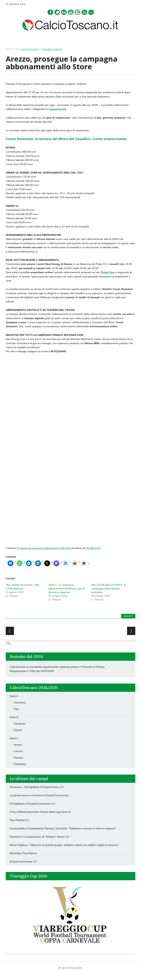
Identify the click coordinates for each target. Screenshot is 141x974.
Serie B (14, 717)
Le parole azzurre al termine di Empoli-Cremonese (39, 795)
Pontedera (20, 764)
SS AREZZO (93, 548)
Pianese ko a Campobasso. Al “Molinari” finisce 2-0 (39, 836)
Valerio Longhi (52, 49)
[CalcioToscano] (70, 29)
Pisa (16, 708)
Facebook (50, 12)
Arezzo (128, 616)
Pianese (18, 757)
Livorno (18, 751)
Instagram (77, 12)
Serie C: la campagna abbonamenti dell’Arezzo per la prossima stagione (66, 588)
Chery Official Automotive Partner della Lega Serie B (40, 811)
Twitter (57, 12)
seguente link (57, 109)
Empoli (18, 730)
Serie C (14, 738)
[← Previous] (10, 631)
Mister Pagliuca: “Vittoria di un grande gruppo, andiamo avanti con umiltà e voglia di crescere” (64, 844)
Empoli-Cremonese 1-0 (23, 861)
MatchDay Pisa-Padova (23, 853)
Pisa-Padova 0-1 (19, 820)
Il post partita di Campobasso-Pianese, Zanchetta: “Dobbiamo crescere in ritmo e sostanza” (63, 828)
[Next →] (131, 631)
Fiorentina (20, 702)
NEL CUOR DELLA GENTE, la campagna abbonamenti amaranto (108, 588)
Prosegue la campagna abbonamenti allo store (44, 548)
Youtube (70, 12)
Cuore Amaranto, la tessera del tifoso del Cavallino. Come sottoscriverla (66, 139)
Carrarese (20, 723)
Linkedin (64, 12)
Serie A (14, 696)
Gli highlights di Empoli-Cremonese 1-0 (32, 803)
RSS (84, 12)
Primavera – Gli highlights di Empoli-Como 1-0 (36, 787)
